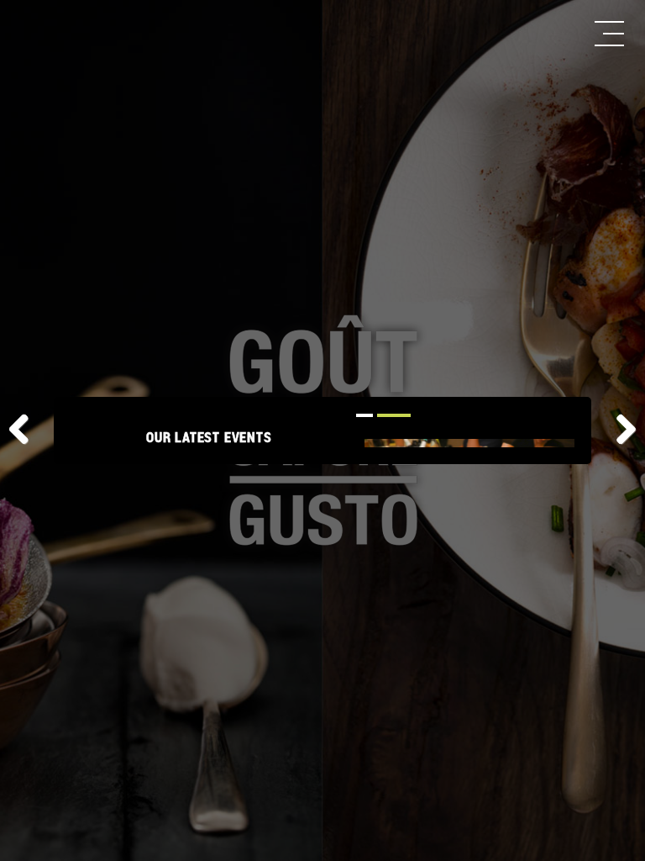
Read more (196, 585)
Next (620, 430)
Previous (25, 430)
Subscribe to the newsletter (213, 618)
